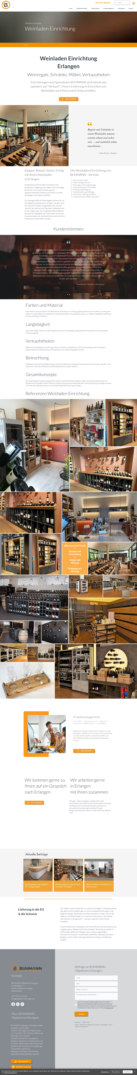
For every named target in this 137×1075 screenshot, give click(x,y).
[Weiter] (131, 267)
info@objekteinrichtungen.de (22, 999)
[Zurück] (6, 267)
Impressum (78, 1022)
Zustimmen (127, 1072)
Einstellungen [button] (105, 1072)
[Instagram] (18, 1004)
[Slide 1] (67, 294)
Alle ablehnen (116, 1072)
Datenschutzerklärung (10, 1073)
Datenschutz (85, 1022)
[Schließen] (135, 1072)
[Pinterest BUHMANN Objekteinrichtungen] (22, 1004)
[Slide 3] (69, 294)
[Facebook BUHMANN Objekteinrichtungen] (13, 1004)
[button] (133, 3)
